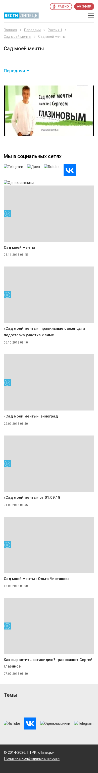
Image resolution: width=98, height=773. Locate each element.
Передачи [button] (14, 70)
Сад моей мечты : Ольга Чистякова (37, 578)
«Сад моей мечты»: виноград (31, 416)
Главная (10, 30)
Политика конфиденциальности (32, 758)
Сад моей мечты (17, 36)
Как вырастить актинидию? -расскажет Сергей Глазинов (48, 663)
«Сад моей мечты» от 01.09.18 (32, 497)
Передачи (32, 30)
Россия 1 (55, 30)
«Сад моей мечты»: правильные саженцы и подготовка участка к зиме (44, 331)
